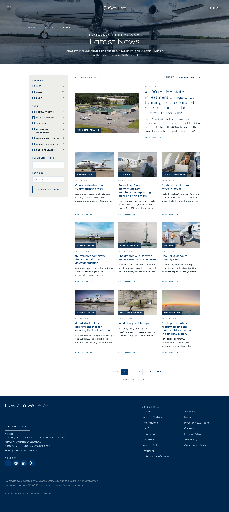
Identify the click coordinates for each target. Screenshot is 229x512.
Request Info (17, 426)
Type (35, 106)
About (49, 27)
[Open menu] (10, 8)
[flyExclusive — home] (114, 8)
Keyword (37, 173)
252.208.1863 (34, 441)
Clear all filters (48, 189)
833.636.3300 (42, 446)
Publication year (43, 158)
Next (159, 371)
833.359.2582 (57, 437)
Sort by (169, 77)
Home (32, 27)
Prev (115, 371)
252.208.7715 (31, 450)
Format (37, 86)
